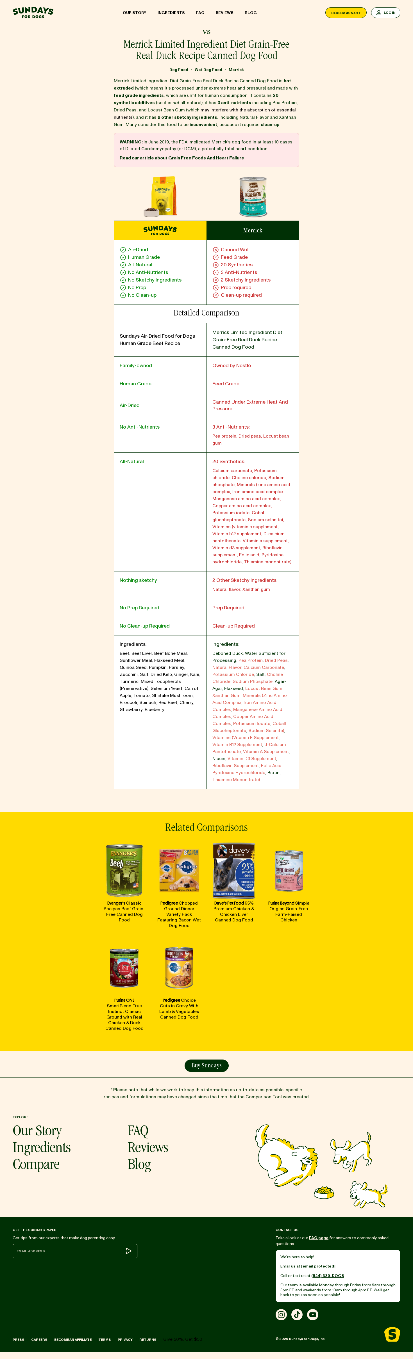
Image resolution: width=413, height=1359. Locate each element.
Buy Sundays (207, 1066)
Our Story (134, 12)
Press (18, 1339)
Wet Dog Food (208, 69)
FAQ (200, 12)
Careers (39, 1339)
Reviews (224, 12)
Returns (147, 1339)
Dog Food (178, 69)
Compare (36, 1166)
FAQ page (318, 1238)
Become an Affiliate (73, 1339)
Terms (104, 1339)
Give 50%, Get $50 (182, 1339)
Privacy (125, 1339)
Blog (251, 12)
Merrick (236, 69)
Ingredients (171, 12)
